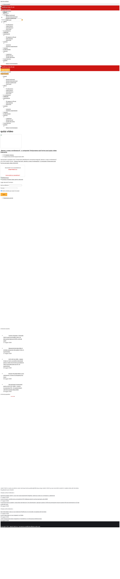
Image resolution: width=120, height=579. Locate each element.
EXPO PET (8, 40)
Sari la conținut (5, 1)
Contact (5, 14)
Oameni (5, 48)
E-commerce (7, 31)
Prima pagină (6, 4)
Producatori (9, 24)
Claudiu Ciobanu (9, 155)
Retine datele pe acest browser (11, 191)
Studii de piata (10, 57)
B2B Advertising (7, 11)
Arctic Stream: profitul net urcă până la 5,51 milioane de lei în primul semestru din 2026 (24, 499)
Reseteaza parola (8, 198)
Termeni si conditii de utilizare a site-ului (29, 526)
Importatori (9, 26)
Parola (2, 188)
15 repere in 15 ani (11, 37)
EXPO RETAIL (9, 38)
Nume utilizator (5, 185)
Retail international (12, 17)
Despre (5, 6)
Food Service (7, 59)
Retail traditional (11, 18)
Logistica (9, 54)
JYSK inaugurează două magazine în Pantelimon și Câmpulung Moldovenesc (21, 519)
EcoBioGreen (7, 49)
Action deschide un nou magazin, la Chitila (12, 515)
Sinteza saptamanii (11, 46)
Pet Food (8, 20)
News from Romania (12, 63)
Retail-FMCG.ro (14, 526)
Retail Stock (9, 56)
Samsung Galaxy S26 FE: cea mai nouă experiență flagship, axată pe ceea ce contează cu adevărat (28, 495)
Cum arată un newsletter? (13, 175)
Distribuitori (9, 27)
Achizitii (8, 45)
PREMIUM (5, 32)
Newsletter (6, 13)
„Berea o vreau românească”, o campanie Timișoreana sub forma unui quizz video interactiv (29, 151)
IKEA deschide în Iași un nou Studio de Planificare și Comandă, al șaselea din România (23, 512)
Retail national (10, 15)
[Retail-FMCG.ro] (7, 7)
